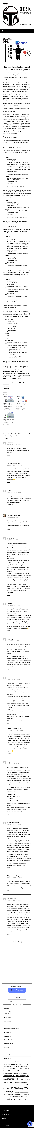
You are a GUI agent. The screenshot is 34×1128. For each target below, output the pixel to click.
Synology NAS (8, 1043)
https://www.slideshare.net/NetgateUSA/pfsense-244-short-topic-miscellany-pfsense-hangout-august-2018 (19, 809)
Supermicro (7, 1040)
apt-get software (12, 1066)
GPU (25, 1071)
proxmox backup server (21, 1082)
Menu (30, 31)
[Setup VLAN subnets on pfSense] (9, 415)
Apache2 (22, 1064)
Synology (11, 1094)
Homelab (5, 1012)
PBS (5, 1079)
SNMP (17, 1092)
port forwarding (23, 1079)
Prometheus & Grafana (10, 1028)
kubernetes (6, 1073)
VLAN (18, 1096)
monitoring (9, 1076)
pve (5, 1088)
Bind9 (18, 1066)
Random (5, 1054)
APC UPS (6, 1014)
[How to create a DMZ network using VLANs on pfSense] (22, 399)
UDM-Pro (7, 1051)
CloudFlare (6, 1068)
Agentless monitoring (9, 1064)
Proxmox (6, 1032)
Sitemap (4, 1118)
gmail (21, 1071)
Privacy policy (5, 1114)
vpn (23, 1096)
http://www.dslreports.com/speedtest (13, 119)
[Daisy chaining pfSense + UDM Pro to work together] (9, 399)
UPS (14, 1096)
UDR (23, 1094)
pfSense (6, 1021)
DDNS (12, 1068)
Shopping (6, 1036)
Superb (26, 1125)
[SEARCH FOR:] (17, 1001)
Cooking (5, 1008)
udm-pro (18, 1094)
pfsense (12, 1079)
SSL (5, 1094)
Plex (5, 1025)
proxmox (10, 1082)
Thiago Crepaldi (17, 75)
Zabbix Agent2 (19, 1099)
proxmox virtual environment (16, 1085)
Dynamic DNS (7, 1071)
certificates (24, 1066)
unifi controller (7, 1096)
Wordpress (6, 1058)
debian (17, 1068)
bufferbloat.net (9, 82)
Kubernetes (7, 1017)
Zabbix (7, 1099)
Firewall (15, 1071)
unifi (27, 1094)
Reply (8, 455)
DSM (27, 1068)
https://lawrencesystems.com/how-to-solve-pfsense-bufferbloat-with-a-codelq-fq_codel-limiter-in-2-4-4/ (19, 660)
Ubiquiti (6, 1047)
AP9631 (17, 1064)
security (9, 1091)
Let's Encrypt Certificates (18, 1073)
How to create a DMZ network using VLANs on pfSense (21, 405)
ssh (26, 1092)
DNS (22, 1068)
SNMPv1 (22, 1092)
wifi (26, 1096)
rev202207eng (17, 1088)
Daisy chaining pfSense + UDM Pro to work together (8, 405)
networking (22, 1075)
